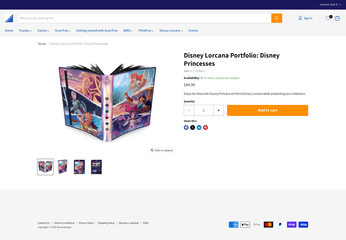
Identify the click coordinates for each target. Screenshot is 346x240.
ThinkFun (145, 30)
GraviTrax (62, 30)
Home (9, 30)
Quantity (189, 101)
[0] (328, 18)
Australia (329, 4)
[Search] (276, 18)
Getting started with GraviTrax (97, 30)
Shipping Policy (106, 223)
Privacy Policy (86, 223)
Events (193, 30)
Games (42, 30)
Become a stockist (129, 223)
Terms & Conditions (64, 223)
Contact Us (43, 223)
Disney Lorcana (170, 30)
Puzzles (24, 30)
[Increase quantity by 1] (219, 110)
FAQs (145, 223)
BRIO (127, 30)
